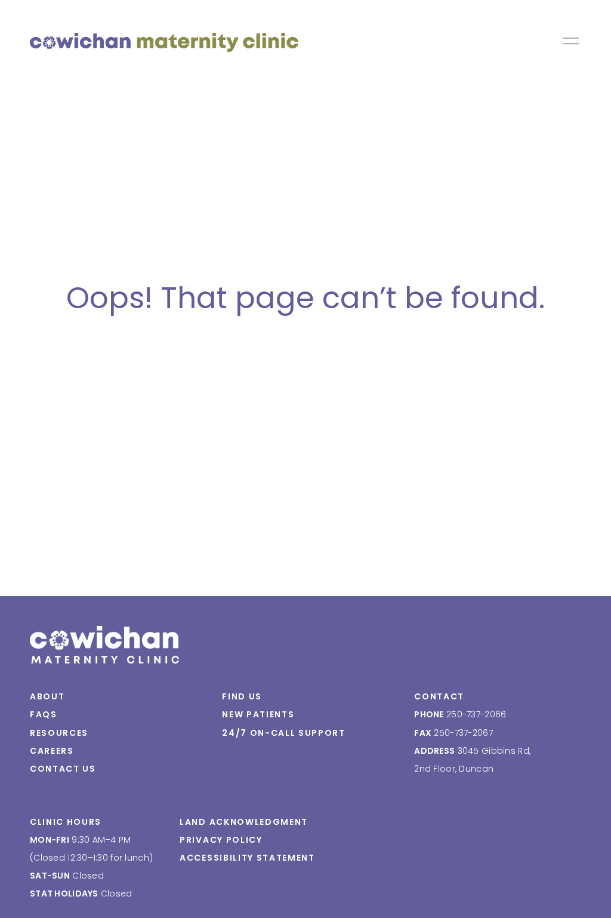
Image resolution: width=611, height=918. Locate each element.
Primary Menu (572, 41)
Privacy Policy (221, 840)
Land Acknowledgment (244, 822)
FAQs (43, 714)
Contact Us (63, 769)
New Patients (258, 714)
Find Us (242, 696)
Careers (52, 751)
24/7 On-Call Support (283, 733)
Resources (59, 733)
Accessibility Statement (247, 858)
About (47, 696)
